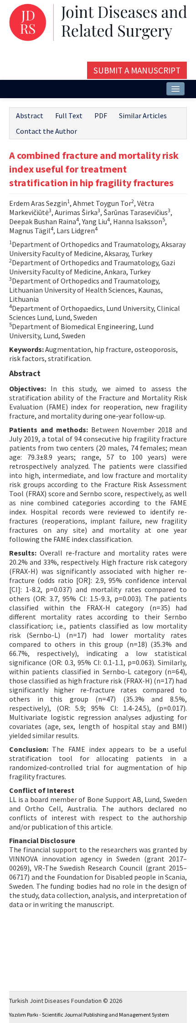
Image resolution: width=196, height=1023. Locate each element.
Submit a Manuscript (137, 70)
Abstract (29, 115)
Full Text (69, 115)
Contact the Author (46, 131)
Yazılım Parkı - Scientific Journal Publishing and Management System (89, 1014)
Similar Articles (143, 115)
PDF (100, 115)
